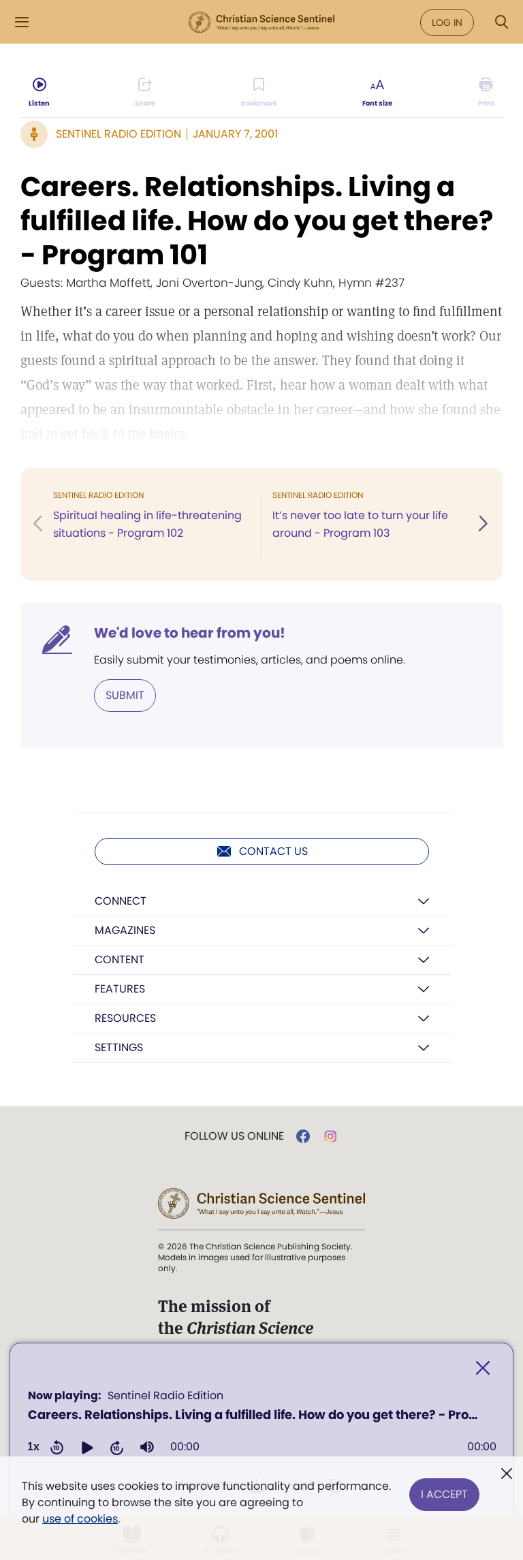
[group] (147, 1447)
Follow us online (234, 1136)
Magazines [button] (125, 930)
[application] (261, 1426)
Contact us (273, 851)
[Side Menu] (21, 22)
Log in (447, 22)
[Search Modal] (501, 22)
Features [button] (120, 989)
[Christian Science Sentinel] (261, 22)
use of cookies (80, 1519)
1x (33, 1446)
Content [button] (119, 959)
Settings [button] (119, 1047)
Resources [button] (125, 1018)
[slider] (333, 1446)
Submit (125, 695)
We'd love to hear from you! (189, 633)
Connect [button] (120, 901)
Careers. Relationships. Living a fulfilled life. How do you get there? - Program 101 (257, 221)
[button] (87, 1447)
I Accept (444, 1494)
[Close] (482, 1368)
